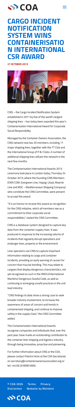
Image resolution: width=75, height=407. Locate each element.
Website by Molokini (40, 388)
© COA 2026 (15, 384)
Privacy (45, 384)
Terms (32, 384)
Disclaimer (14, 388)
